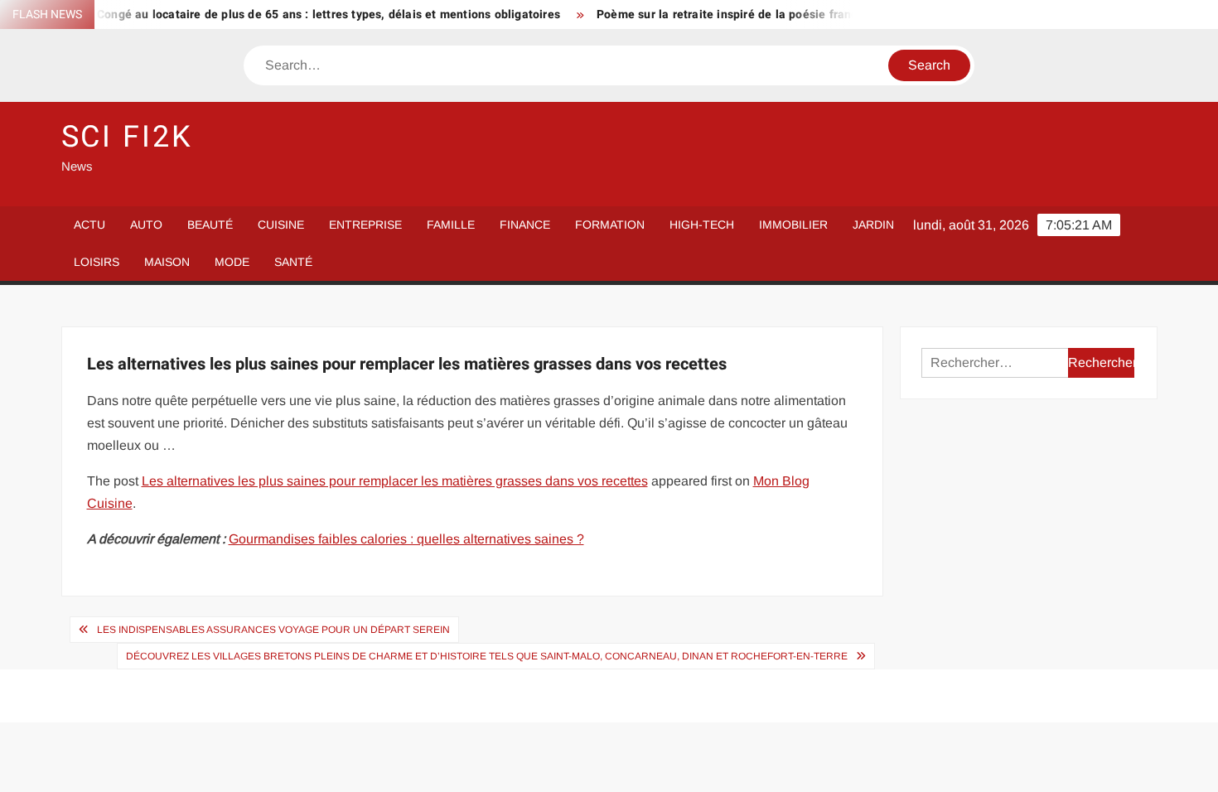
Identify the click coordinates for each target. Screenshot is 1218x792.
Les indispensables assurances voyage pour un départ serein (273, 629)
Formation (610, 224)
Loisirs (96, 261)
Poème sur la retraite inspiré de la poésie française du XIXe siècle (766, 14)
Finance (525, 224)
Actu (89, 224)
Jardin (873, 224)
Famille (451, 224)
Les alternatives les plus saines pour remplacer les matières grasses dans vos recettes (395, 481)
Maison (167, 261)
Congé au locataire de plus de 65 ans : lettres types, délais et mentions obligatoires (315, 14)
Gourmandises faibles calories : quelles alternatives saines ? (406, 539)
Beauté (210, 224)
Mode (232, 261)
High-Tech (701, 224)
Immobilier (793, 224)
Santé (293, 261)
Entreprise (365, 224)
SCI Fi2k (127, 137)
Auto (146, 224)
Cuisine (281, 224)
